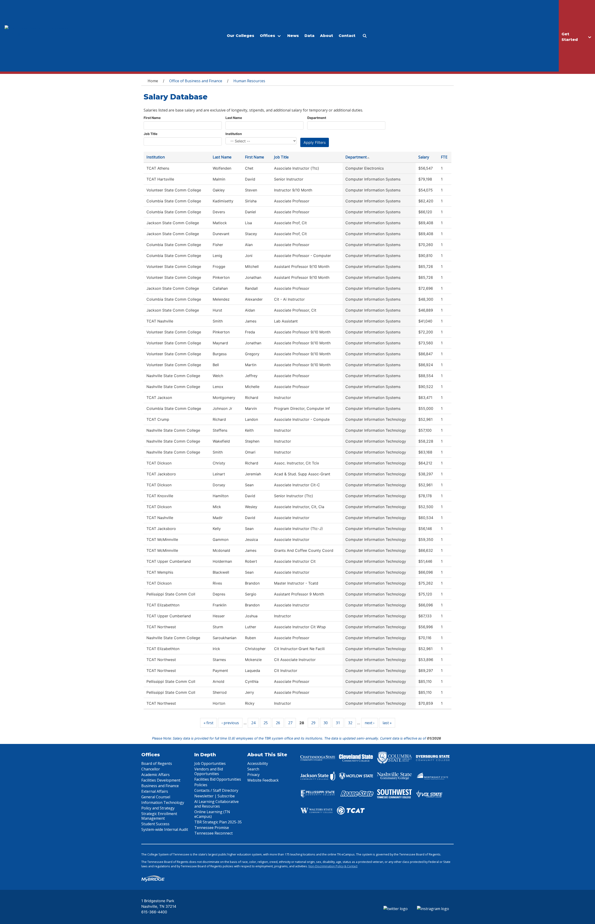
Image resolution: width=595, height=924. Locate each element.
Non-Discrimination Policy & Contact (332, 866)
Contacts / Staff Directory (216, 790)
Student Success (155, 823)
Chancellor (150, 769)
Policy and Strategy (158, 808)
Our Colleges (240, 35)
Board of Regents (156, 763)
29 (313, 722)
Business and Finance (160, 785)
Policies (200, 784)
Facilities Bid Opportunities (217, 779)
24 (253, 722)
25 (266, 722)
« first (208, 722)
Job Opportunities (210, 763)
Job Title (150, 134)
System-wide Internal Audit (164, 829)
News (293, 35)
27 (290, 722)
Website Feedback (263, 780)
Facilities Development (160, 780)
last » (387, 722)
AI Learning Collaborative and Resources (216, 804)
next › (369, 722)
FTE (444, 157)
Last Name (233, 118)
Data (309, 35)
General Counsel (155, 796)
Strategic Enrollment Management (159, 816)
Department (316, 118)
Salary (423, 157)
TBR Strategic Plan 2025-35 (218, 822)
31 (338, 722)
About (326, 35)
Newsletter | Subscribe (214, 796)
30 (326, 722)
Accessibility (257, 763)
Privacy (253, 774)
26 (278, 722)
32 (350, 722)
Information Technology (162, 802)
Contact (347, 35)
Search (253, 769)
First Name (152, 118)
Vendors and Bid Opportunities (208, 771)
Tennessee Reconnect (213, 833)
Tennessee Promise (211, 827)
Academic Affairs (155, 774)
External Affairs (154, 791)
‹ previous (230, 722)
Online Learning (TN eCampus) (212, 814)
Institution (233, 134)
